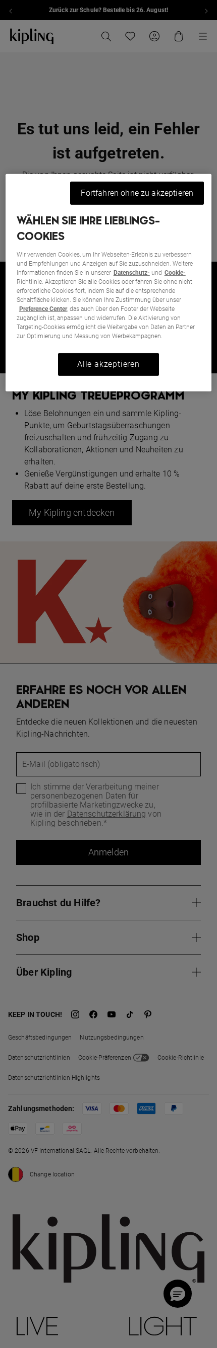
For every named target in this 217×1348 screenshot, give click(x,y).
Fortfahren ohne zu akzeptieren (137, 193)
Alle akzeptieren (108, 364)
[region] (109, 282)
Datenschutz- (132, 272)
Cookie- (175, 272)
